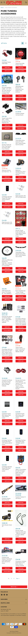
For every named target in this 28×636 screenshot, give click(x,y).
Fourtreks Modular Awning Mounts (20, 114)
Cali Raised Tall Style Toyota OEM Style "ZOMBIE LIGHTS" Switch (21, 442)
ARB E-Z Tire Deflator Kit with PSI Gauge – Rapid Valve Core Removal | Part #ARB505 (21, 472)
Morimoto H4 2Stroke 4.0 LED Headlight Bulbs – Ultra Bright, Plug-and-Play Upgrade (7, 319)
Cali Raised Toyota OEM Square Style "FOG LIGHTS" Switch (6, 416)
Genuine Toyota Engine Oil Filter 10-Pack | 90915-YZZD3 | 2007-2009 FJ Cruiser (21, 233)
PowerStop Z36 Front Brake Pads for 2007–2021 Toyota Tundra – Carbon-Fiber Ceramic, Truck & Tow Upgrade (7, 352)
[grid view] (22, 43)
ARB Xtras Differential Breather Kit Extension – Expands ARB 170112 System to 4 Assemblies (7, 262)
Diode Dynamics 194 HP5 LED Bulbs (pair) (21, 196)
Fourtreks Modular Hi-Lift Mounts (21, 497)
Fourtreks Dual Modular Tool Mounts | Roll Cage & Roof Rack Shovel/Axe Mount (7, 560)
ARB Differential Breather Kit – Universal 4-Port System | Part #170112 (19, 89)
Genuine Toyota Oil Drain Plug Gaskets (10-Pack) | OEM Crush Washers (6, 147)
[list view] (25, 43)
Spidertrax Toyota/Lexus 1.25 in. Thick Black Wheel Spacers (21, 172)
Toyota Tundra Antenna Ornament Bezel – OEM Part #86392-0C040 (20, 349)
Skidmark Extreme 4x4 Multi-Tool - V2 (6, 171)
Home (2, 7)
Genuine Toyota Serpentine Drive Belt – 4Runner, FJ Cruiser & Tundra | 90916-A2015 (21, 533)
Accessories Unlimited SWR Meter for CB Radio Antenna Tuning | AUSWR (21, 563)
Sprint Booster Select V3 (7, 525)
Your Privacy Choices (14, 631)
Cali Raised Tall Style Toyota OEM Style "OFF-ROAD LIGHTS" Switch (7, 442)
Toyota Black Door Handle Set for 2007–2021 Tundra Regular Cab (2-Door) (21, 254)
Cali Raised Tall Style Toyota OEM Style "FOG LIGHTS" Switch (7, 469)
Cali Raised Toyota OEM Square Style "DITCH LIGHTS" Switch (20, 416)
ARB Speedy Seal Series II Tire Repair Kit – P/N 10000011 (6, 292)
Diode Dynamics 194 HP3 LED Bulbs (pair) (7, 223)
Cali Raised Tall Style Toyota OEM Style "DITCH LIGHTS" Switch (7, 199)
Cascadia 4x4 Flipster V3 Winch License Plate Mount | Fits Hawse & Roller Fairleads (7, 383)
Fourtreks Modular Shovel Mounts (6, 499)
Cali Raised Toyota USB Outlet (6, 62)
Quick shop (7, 67)
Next (17, 578)
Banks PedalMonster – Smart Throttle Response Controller (21, 292)
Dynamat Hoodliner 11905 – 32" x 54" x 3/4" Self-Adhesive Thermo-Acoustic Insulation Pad (7, 90)
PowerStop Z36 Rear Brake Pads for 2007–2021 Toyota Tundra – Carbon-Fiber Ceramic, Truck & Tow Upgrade (21, 321)
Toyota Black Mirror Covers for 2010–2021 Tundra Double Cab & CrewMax (20, 142)
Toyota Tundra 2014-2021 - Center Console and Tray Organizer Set (7, 120)
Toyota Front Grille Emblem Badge (20, 64)
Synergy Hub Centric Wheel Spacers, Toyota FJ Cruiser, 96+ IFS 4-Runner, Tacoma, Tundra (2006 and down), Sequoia (21, 384)
